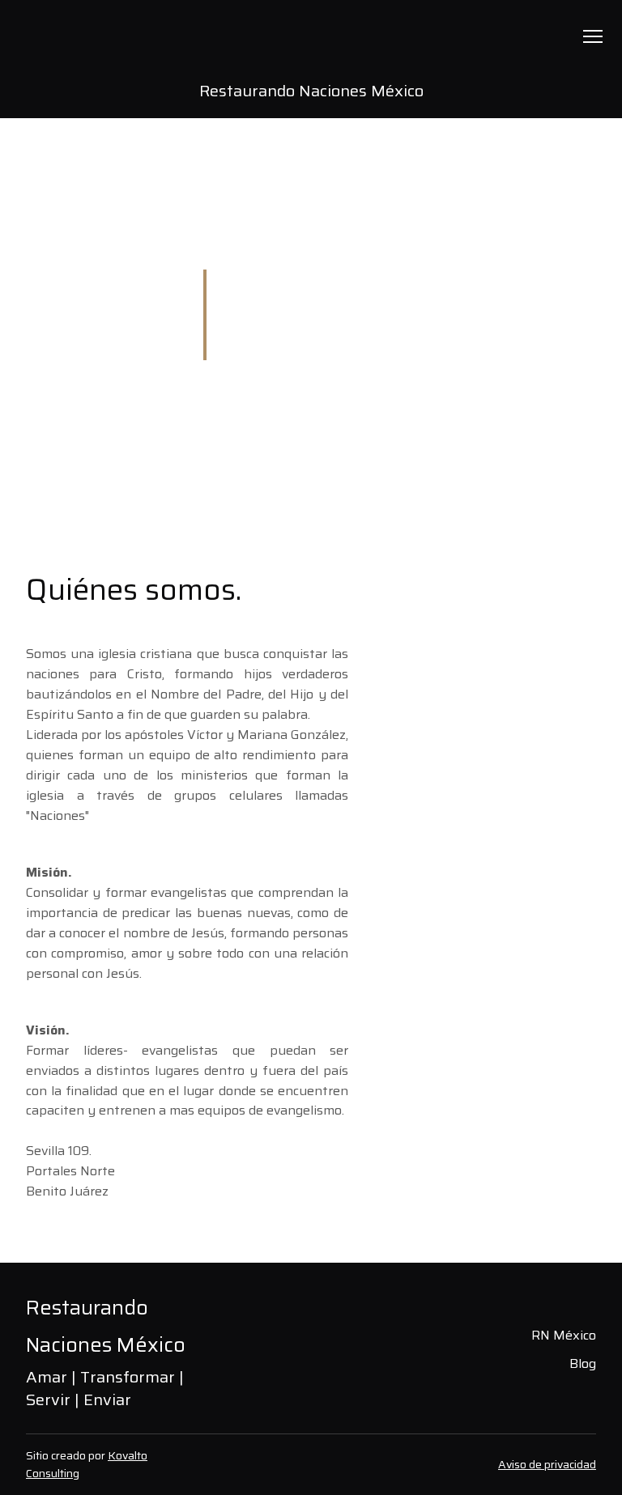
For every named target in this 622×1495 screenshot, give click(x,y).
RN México (563, 1335)
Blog (582, 1363)
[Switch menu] (593, 36)
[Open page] (311, 45)
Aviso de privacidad (547, 1464)
